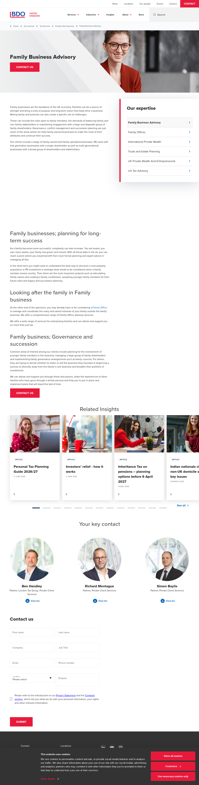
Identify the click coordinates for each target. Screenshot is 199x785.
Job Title (63, 647)
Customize (171, 766)
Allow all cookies (173, 756)
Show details (48, 779)
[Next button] (193, 467)
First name (18, 632)
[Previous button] (5, 467)
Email (15, 663)
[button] (189, 3)
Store (141, 14)
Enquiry (62, 678)
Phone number (66, 663)
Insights (110, 14)
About (125, 14)
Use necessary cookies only (173, 776)
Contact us (24, 393)
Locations (128, 3)
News (115, 3)
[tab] (36, 508)
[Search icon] (154, 14)
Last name (63, 632)
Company (17, 647)
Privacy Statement (66, 695)
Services (71, 14)
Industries (91, 14)
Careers (173, 3)
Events (160, 3)
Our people (144, 3)
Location (16, 676)
